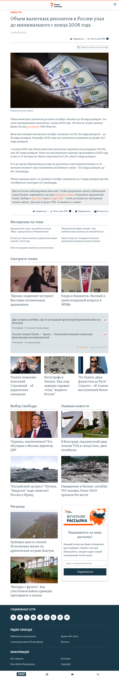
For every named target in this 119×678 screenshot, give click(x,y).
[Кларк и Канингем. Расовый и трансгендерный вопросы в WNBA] (85, 279)
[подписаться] (67, 617)
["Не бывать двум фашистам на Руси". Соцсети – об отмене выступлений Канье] (93, 365)
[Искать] (98, 674)
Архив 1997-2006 (69, 636)
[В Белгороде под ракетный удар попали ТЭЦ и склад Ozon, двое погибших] (85, 424)
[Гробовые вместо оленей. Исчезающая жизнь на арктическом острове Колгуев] (34, 525)
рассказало (33, 127)
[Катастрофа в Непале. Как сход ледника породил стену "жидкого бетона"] (59, 365)
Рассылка (66, 659)
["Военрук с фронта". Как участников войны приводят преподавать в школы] (34, 570)
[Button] (77, 39)
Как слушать (16, 659)
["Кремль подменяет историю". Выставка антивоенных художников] (34, 279)
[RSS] (53, 617)
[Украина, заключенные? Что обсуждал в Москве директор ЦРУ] (34, 424)
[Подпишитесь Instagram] (46, 617)
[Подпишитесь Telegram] (40, 617)
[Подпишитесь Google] (13, 617)
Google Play (56, 198)
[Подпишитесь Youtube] (33, 617)
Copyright (66, 664)
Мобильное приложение (23, 636)
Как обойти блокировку (22, 664)
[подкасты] (47, 674)
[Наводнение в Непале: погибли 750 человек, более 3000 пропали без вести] (85, 469)
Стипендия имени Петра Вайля (26, 642)
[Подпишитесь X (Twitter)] (26, 617)
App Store (37, 198)
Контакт (65, 642)
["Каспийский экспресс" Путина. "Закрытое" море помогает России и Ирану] (34, 469)
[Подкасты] (60, 617)
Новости (16, 12)
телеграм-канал (64, 195)
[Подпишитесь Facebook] (20, 617)
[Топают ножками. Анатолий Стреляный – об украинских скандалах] (25, 365)
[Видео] (72, 674)
